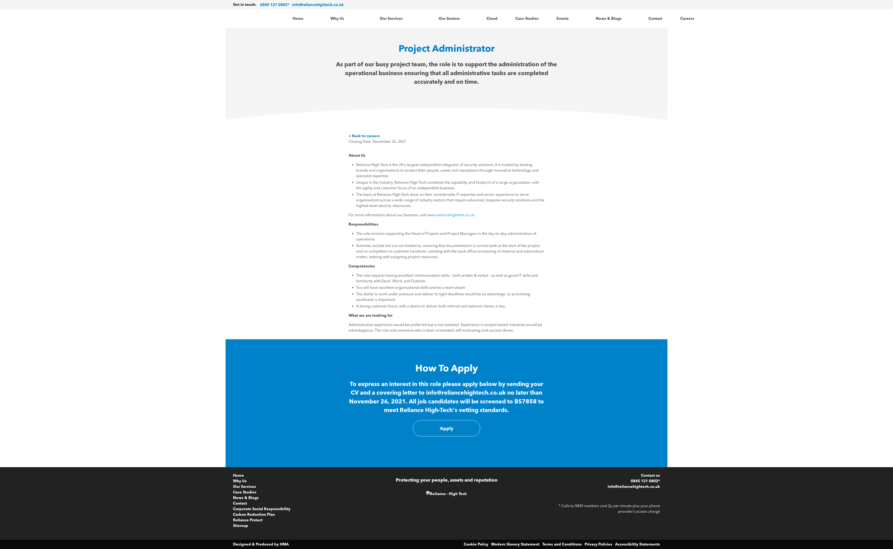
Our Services (391, 18)
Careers (687, 18)
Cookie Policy (476, 544)
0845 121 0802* (274, 4)
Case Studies (527, 18)
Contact (655, 18)
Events (562, 18)
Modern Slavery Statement (515, 544)
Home (298, 18)
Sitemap (240, 525)
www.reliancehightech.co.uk (451, 215)
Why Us (337, 18)
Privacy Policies (598, 544)
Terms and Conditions (562, 544)
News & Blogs (609, 18)
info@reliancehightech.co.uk (317, 4)
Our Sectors (449, 18)
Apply (446, 428)
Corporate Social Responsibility (261, 509)
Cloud (491, 18)
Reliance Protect (248, 520)
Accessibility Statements (637, 544)
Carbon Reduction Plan (254, 514)
